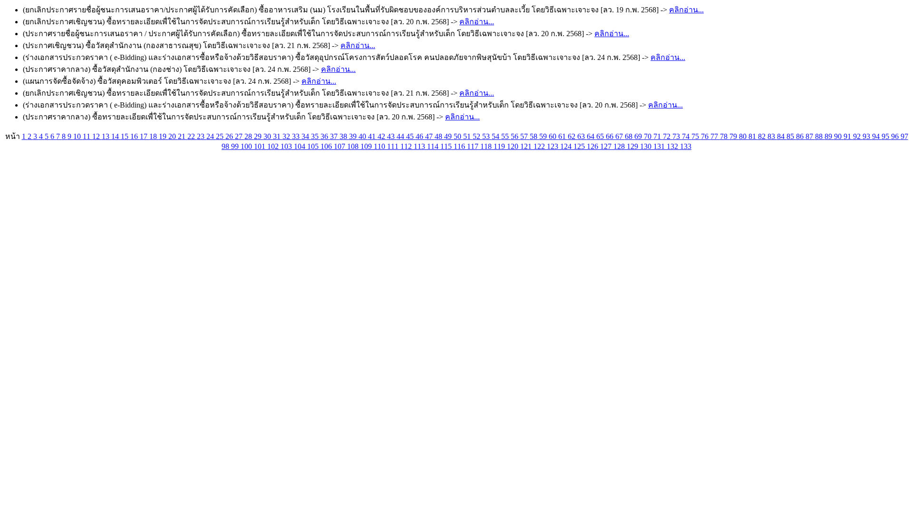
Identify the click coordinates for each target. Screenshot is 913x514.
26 (230, 136)
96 (896, 136)
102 (274, 146)
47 (430, 136)
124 (566, 146)
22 (192, 136)
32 (287, 136)
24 (211, 136)
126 (593, 146)
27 (239, 136)
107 (340, 146)
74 (686, 136)
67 (620, 136)
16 (135, 136)
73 (677, 136)
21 (182, 136)
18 (154, 136)
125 (580, 146)
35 (316, 136)
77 (715, 136)
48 (439, 136)
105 (314, 146)
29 (258, 136)
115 (447, 146)
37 (335, 136)
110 (380, 146)
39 (354, 136)
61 (563, 136)
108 (353, 146)
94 (877, 136)
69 (639, 136)
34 (306, 136)
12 (97, 136)
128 (620, 146)
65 (601, 136)
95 (886, 136)
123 (553, 146)
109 (367, 146)
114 (433, 146)
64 (591, 136)
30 (268, 136)
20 (173, 136)
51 (468, 136)
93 (867, 136)
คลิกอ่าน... (686, 10)
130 (646, 146)
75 (696, 136)
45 (411, 136)
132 (673, 146)
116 (460, 146)
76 (705, 136)
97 (904, 136)
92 (858, 136)
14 (116, 136)
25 (220, 136)
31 (277, 136)
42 (382, 136)
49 (449, 136)
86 (801, 136)
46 (420, 136)
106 (327, 146)
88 (820, 136)
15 (125, 136)
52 (477, 136)
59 (544, 136)
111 (393, 146)
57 (525, 136)
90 (839, 136)
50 (458, 136)
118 (487, 146)
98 (226, 146)
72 (667, 136)
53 (487, 136)
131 (660, 146)
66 (610, 136)
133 (685, 146)
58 (534, 136)
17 (144, 136)
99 (236, 146)
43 (392, 136)
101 (260, 146)
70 (648, 136)
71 (658, 136)
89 (829, 136)
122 (540, 146)
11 (87, 136)
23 (201, 136)
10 (78, 136)
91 (848, 136)
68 (629, 136)
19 (163, 136)
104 (300, 146)
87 (810, 136)
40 (363, 136)
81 (753, 136)
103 (287, 146)
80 (743, 136)
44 (401, 136)
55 (506, 136)
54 (496, 136)
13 (106, 136)
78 (724, 136)
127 (606, 146)
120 (513, 146)
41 (373, 136)
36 (325, 136)
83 (772, 136)
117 (473, 146)
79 (734, 136)
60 (553, 136)
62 (572, 136)
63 (582, 136)
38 (344, 136)
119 (500, 146)
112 (407, 146)
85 (791, 136)
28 (249, 136)
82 (762, 136)
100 (247, 146)
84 (782, 136)
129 (633, 146)
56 (515, 136)
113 (420, 146)
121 (527, 146)
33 (296, 136)
